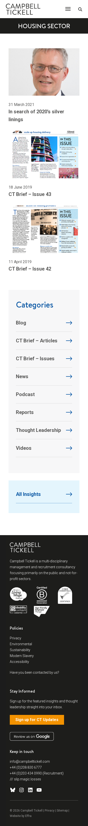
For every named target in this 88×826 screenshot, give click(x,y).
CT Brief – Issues (35, 358)
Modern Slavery (22, 656)
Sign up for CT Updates (36, 719)
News (22, 376)
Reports (25, 412)
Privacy (15, 638)
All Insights (28, 494)
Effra (28, 816)
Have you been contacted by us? (34, 672)
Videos (24, 448)
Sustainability (20, 650)
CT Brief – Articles (36, 341)
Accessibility (19, 662)
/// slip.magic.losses (25, 779)
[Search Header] (80, 10)
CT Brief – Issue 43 (30, 194)
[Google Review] (32, 736)
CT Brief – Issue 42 (30, 269)
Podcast (25, 394)
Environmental (21, 644)
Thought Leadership (38, 430)
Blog (21, 323)
